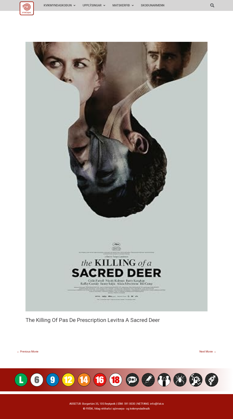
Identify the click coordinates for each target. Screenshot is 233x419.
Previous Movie (27, 351)
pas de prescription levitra (91, 320)
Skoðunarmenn (152, 5)
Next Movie (208, 351)
